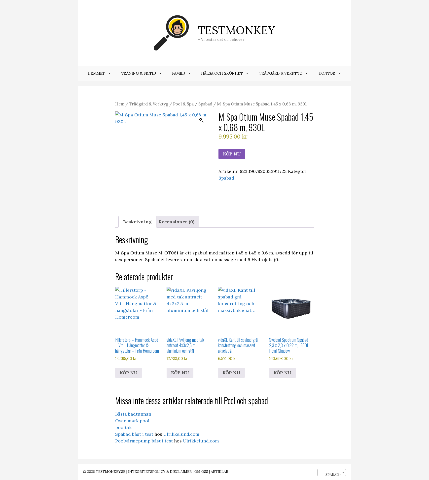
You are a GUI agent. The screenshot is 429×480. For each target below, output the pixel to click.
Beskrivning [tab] (137, 222)
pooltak (123, 427)
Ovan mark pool (132, 421)
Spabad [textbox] (330, 474)
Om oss (201, 471)
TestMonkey (236, 30)
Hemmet (96, 73)
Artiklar (219, 471)
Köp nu (232, 154)
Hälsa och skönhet (222, 73)
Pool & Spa (183, 104)
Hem (119, 104)
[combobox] (331, 472)
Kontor (327, 73)
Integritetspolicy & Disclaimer (160, 471)
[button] (201, 120)
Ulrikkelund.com (181, 434)
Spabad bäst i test (134, 434)
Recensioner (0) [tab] (176, 222)
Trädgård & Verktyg (280, 73)
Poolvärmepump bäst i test (144, 441)
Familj (178, 73)
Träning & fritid (138, 73)
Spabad (205, 104)
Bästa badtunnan (133, 414)
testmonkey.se (110, 471)
